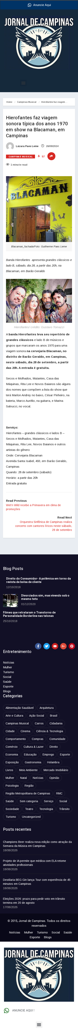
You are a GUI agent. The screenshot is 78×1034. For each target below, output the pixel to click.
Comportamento (16, 739)
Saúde (7, 681)
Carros (39, 723)
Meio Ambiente (28, 770)
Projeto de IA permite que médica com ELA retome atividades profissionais (34, 862)
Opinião (54, 777)
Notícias (8, 662)
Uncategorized (31, 816)
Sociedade (12, 809)
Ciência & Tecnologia (49, 731)
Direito (54, 746)
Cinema (25, 731)
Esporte (8, 686)
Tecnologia (46, 809)
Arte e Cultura (14, 715)
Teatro (29, 809)
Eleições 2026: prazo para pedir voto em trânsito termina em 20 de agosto (34, 900)
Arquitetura (47, 707)
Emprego (48, 754)
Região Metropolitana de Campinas (28, 793)
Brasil (53, 715)
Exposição (12, 762)
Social (7, 676)
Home (9, 102)
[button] (23, 83)
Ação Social (36, 715)
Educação (30, 754)
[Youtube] (55, 646)
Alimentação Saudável (20, 707)
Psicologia (12, 785)
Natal (23, 777)
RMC (59, 793)
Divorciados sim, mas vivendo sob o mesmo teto (45, 597)
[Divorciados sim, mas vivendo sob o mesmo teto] (10, 600)
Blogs (7, 691)
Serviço (48, 801)
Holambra (53, 762)
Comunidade (57, 739)
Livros (9, 770)
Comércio (12, 746)
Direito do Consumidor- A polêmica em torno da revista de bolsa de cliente (38, 580)
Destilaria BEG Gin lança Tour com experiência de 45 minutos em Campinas (36, 881)
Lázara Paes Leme (26, 146)
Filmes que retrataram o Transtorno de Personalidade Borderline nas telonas (29, 614)
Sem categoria (29, 801)
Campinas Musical (26, 102)
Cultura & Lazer (34, 746)
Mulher (7, 667)
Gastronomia (33, 762)
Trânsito (64, 809)
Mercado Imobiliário (56, 770)
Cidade (10, 731)
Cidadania (56, 723)
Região (29, 785)
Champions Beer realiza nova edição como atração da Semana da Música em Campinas (37, 843)
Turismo (8, 672)
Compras (37, 739)
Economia (12, 754)
